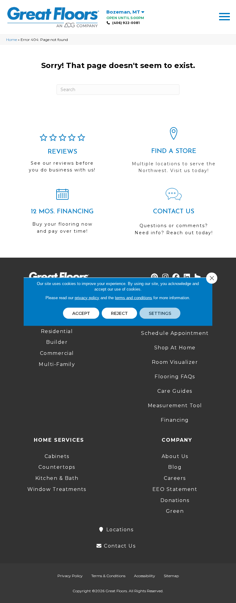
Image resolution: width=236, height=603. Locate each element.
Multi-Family (57, 364)
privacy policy (87, 297)
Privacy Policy (70, 575)
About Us (175, 456)
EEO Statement (175, 489)
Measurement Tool (175, 405)
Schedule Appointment (175, 333)
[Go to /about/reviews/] (62, 155)
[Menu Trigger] (224, 16)
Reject (119, 313)
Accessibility (144, 575)
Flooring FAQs (175, 377)
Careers (175, 478)
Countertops (56, 467)
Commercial (57, 353)
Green (175, 511)
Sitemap (171, 575)
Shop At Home (175, 348)
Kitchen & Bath (57, 478)
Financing (175, 420)
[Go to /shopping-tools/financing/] (62, 214)
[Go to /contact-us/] (173, 215)
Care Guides (174, 391)
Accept (81, 313)
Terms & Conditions (108, 575)
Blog (175, 467)
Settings (160, 313)
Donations (175, 500)
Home (11, 39)
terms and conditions (133, 297)
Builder (57, 342)
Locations (118, 530)
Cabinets (57, 456)
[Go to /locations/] (173, 153)
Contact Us (119, 546)
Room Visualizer (175, 362)
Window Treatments (56, 489)
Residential (57, 331)
